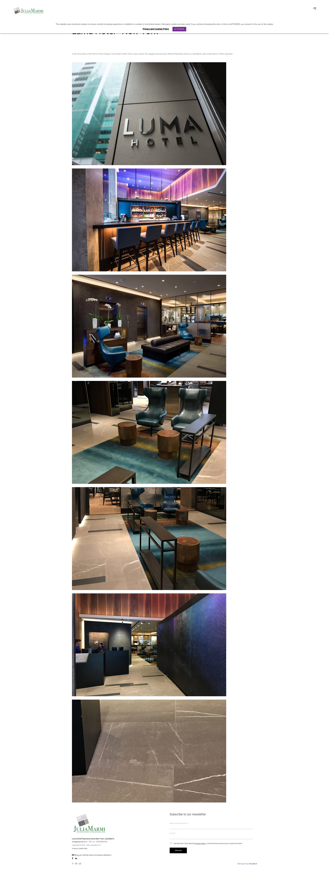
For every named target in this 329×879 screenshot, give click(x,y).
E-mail (173, 833)
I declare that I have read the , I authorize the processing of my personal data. (208, 843)
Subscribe (178, 850)
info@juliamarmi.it (80, 842)
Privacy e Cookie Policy (79, 848)
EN (76, 864)
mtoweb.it (253, 864)
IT (73, 864)
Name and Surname (179, 823)
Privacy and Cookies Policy (156, 29)
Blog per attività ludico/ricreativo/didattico (92, 855)
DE (80, 864)
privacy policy (200, 843)
